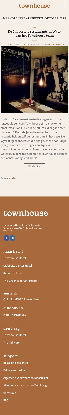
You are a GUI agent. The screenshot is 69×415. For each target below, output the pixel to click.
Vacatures (9, 393)
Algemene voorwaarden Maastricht (26, 378)
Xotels (9, 230)
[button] (64, 6)
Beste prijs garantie (15, 363)
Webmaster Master (54, 44)
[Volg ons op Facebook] (6, 238)
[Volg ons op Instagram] (12, 238)
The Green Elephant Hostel (20, 281)
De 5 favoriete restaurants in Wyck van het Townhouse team (34, 33)
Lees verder (34, 166)
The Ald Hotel (11, 342)
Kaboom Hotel (12, 273)
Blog (34, 27)
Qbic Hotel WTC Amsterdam (21, 299)
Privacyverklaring (14, 370)
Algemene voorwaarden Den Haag (25, 385)
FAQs (6, 400)
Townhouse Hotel (14, 258)
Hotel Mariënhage (14, 315)
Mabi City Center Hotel (17, 265)
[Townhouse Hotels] (34, 6)
